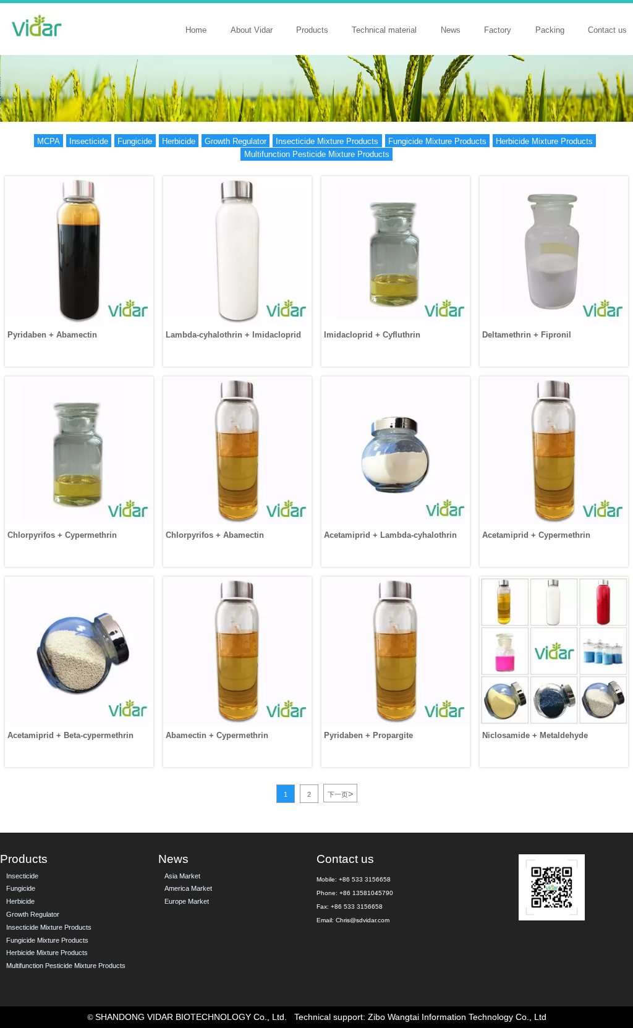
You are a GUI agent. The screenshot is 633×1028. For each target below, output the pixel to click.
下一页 (340, 794)
